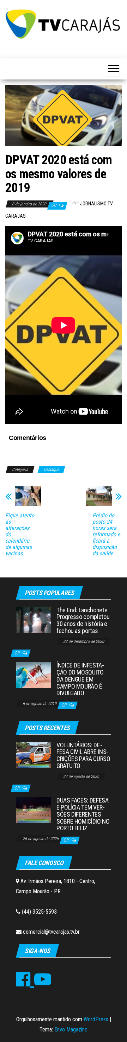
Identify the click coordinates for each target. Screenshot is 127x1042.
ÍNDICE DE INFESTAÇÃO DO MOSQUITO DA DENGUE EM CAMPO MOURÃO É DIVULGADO (80, 679)
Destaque (51, 469)
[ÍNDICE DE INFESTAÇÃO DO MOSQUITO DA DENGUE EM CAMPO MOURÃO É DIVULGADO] (33, 674)
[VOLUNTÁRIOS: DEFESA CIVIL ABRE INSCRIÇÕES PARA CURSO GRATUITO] (33, 754)
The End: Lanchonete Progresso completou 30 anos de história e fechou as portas (82, 620)
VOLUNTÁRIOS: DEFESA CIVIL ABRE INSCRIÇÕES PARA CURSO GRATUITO (83, 755)
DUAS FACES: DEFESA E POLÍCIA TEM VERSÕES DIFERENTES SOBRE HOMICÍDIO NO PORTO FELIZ (83, 814)
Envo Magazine (70, 1029)
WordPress (96, 1019)
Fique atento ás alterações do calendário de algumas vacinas (19, 534)
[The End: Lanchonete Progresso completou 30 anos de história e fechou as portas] (33, 619)
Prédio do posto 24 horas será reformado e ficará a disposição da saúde (106, 534)
